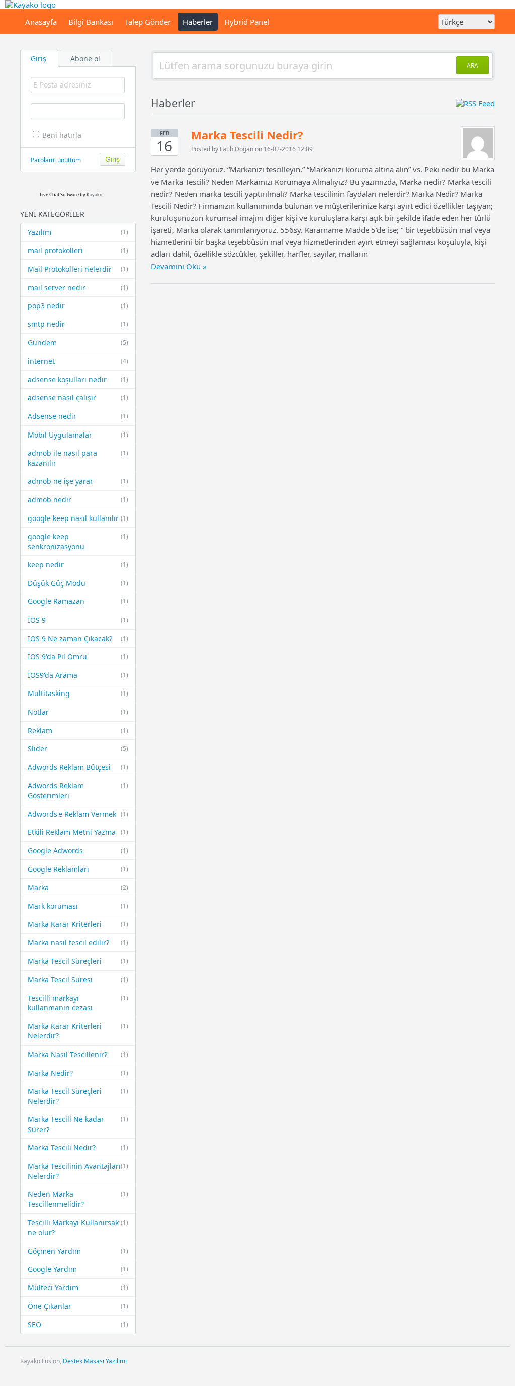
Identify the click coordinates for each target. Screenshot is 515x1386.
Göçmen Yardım (78, 1251)
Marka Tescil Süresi (78, 979)
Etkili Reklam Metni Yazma (78, 832)
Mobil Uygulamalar (78, 435)
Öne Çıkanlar (78, 1306)
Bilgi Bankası (90, 22)
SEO (78, 1324)
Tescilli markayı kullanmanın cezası (78, 1003)
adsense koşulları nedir (78, 379)
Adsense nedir (78, 416)
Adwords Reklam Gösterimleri (78, 790)
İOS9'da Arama (78, 675)
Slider (78, 748)
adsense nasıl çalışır (78, 397)
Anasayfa (41, 22)
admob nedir (78, 499)
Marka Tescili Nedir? (78, 1147)
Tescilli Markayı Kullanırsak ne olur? (78, 1227)
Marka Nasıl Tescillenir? (78, 1054)
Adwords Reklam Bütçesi (78, 767)
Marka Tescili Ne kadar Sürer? (78, 1124)
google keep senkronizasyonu (78, 541)
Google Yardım (78, 1269)
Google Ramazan (78, 601)
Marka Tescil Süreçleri (78, 961)
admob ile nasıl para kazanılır (78, 458)
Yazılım (78, 232)
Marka (78, 887)
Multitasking (78, 693)
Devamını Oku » (179, 266)
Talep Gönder (148, 22)
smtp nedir (78, 324)
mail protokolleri (78, 250)
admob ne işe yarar (78, 481)
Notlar (78, 712)
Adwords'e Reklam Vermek (78, 814)
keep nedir (78, 564)
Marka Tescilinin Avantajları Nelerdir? (78, 1171)
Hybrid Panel (246, 22)
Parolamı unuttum (56, 160)
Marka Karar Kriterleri (78, 924)
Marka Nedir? (78, 1073)
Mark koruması (78, 906)
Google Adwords (78, 850)
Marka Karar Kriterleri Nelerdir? (78, 1031)
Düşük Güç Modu (78, 583)
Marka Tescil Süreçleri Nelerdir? (78, 1096)
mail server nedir (78, 287)
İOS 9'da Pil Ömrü (78, 656)
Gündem (78, 343)
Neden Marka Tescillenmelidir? (78, 1199)
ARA (472, 65)
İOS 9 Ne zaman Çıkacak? (78, 638)
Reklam (78, 730)
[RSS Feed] (475, 103)
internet (78, 361)
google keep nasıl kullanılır (78, 518)
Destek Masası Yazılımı (95, 1361)
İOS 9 (78, 620)
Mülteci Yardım (78, 1287)
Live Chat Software (59, 194)
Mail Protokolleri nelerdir (78, 269)
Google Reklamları (78, 869)
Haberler (198, 22)
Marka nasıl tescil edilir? (78, 942)
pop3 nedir (78, 305)
